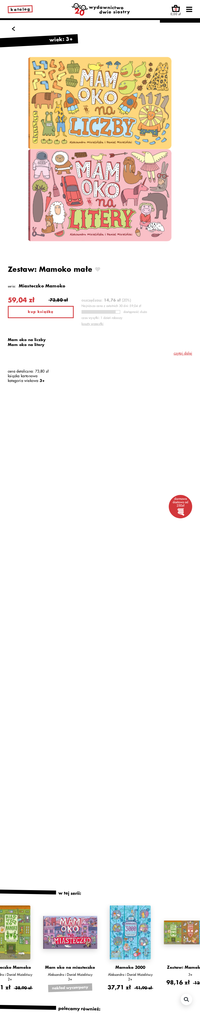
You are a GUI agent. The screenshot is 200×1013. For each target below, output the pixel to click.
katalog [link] (20, 9)
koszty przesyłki (92, 323)
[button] (10, 926)
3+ (42, 380)
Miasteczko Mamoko (42, 286)
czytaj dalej (183, 353)
